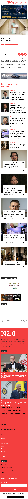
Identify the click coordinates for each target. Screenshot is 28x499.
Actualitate (12, 90)
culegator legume (5, 322)
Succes (5, 266)
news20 (5, 47)
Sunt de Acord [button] (20, 496)
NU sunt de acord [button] (11, 496)
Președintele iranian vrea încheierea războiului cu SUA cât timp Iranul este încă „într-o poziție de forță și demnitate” (13, 377)
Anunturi (3, 44)
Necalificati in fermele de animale (21, 322)
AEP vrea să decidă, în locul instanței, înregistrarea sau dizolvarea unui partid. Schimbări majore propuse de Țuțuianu (14, 404)
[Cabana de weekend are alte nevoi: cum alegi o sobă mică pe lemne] (5, 145)
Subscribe (14, 489)
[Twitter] (22, 54)
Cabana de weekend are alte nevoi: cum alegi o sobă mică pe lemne (18, 145)
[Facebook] (19, 54)
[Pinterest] (25, 54)
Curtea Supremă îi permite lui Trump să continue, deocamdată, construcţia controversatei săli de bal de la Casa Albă (18, 135)
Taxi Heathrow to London (6, 307)
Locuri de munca (10, 44)
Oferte (16, 44)
